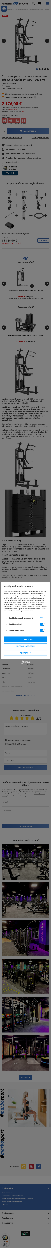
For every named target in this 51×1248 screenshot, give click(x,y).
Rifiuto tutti (25, 653)
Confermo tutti (25, 639)
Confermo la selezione (25, 646)
